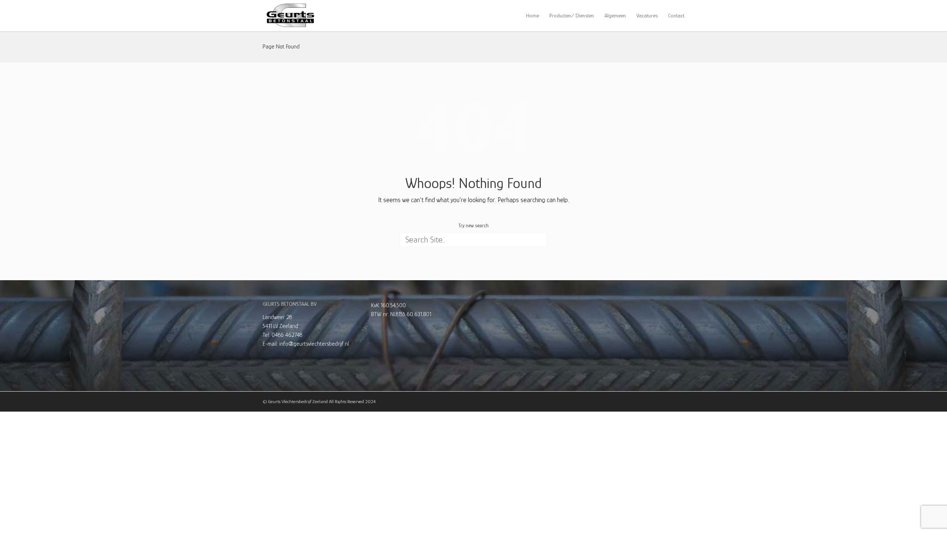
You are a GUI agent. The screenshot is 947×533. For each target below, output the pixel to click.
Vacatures (647, 15)
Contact (676, 15)
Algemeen (615, 15)
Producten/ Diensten (571, 15)
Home (532, 15)
